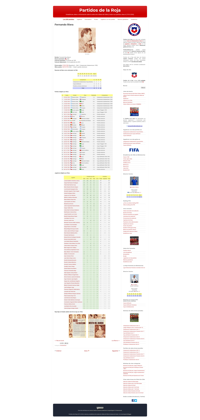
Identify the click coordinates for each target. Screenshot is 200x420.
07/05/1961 (67, 143)
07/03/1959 (65, 65)
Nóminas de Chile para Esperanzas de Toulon (133, 375)
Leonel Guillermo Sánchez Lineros (71, 180)
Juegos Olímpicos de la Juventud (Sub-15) (133, 327)
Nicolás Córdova (135, 187)
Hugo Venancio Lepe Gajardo (71, 279)
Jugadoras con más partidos (129, 258)
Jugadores (79, 19)
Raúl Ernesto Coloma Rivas (70, 212)
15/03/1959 (67, 101)
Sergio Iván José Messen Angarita (72, 281)
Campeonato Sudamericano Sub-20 (131, 336)
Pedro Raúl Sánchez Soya (70, 184)
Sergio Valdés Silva (68, 207)
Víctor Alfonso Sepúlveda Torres (71, 249)
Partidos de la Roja (100, 10)
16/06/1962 (67, 167)
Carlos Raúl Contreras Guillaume (71, 210)
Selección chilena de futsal (129, 385)
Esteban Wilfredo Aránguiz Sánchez (72, 293)
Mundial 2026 (126, 170)
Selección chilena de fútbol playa (130, 381)
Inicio (86, 351)
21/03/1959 (67, 103)
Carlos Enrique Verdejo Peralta (71, 308)
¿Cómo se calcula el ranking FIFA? (131, 203)
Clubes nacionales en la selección (131, 210)
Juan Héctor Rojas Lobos (70, 258)
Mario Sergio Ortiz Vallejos (70, 247)
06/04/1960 (67, 122)
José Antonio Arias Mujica (70, 297)
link (128, 52)
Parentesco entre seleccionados (130, 222)
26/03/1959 (67, 105)
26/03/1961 (67, 141)
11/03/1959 (67, 99)
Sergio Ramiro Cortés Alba (70, 226)
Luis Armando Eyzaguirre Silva (71, 189)
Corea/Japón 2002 (127, 158)
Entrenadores (88, 19)
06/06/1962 (67, 161)
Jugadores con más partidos (108, 19)
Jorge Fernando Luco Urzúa (70, 214)
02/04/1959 (67, 108)
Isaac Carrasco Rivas (69, 256)
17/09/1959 (67, 110)
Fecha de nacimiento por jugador (130, 214)
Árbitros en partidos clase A (129, 229)
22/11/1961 (67, 150)
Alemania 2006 (126, 160)
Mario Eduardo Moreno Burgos (71, 187)
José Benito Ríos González (70, 306)
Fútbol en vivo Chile (127, 100)
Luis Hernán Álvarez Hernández (71, 241)
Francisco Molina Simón (69, 304)
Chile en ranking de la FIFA (129, 204)
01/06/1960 (67, 127)
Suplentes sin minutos (128, 223)
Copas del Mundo (127, 135)
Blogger (129, 414)
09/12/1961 (67, 152)
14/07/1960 (67, 133)
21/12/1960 (67, 137)
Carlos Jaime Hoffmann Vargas (71, 230)
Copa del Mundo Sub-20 (128, 340)
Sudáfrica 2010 (126, 162)
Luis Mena (135, 284)
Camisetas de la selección (129, 216)
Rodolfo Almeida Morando (70, 260)
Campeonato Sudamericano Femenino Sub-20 (133, 338)
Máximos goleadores (123, 19)
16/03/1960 (67, 116)
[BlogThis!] (62, 343)
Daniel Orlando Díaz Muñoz (70, 268)
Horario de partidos (127, 225)
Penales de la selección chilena (130, 231)
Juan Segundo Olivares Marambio (71, 283)
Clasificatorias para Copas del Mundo (131, 133)
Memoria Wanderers (127, 102)
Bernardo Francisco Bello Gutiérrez (72, 222)
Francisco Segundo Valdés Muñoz (72, 289)
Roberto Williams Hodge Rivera (71, 274)
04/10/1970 (65, 67)
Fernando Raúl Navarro (69, 235)
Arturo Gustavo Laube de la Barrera (72, 276)
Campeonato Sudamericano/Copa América (133, 131)
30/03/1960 (67, 120)
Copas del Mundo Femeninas (129, 305)
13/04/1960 (67, 125)
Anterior (58, 351)
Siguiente (115, 351)
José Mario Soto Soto (69, 218)
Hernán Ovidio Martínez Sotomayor (72, 299)
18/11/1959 (67, 114)
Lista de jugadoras (127, 252)
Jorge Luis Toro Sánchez (69, 195)
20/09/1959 (67, 112)
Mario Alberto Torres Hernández (71, 251)
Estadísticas (134, 19)
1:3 (139, 291)
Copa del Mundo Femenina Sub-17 (131, 335)
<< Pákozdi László (59, 340)
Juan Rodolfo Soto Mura (69, 201)
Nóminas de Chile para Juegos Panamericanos (134, 370)
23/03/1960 (67, 118)
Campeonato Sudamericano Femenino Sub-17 (133, 331)
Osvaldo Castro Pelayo (69, 266)
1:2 (140, 192)
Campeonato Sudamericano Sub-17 (131, 329)
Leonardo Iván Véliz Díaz (69, 291)
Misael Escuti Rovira (68, 203)
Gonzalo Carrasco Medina (70, 264)
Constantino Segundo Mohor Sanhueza (73, 302)
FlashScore (125, 98)
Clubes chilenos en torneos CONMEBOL (132, 104)
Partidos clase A (127, 250)
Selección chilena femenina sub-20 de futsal (133, 392)
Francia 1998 (126, 157)
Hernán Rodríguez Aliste (69, 193)
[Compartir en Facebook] (66, 343)
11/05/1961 (67, 146)
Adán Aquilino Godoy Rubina (70, 272)
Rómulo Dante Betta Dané (70, 239)
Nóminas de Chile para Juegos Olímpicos (132, 365)
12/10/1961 (67, 148)
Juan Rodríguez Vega (69, 287)
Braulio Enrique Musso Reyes (70, 216)
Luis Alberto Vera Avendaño (70, 224)
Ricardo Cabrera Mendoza (70, 262)
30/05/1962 (67, 156)
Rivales (96, 19)
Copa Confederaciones (128, 306)
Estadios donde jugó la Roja (129, 227)
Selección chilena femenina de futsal (131, 391)
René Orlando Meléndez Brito (70, 233)
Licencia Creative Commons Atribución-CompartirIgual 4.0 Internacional (105, 410)
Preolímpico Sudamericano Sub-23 (131, 344)
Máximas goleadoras (128, 259)
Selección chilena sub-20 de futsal (131, 387)
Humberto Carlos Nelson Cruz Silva (72, 243)
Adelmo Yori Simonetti (69, 253)
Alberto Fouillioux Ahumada (70, 197)
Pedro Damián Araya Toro (70, 295)
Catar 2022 (125, 168)
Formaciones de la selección (129, 218)
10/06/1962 (67, 163)
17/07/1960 (67, 135)
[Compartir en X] (64, 343)
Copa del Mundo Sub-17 (128, 333)
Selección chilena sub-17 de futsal (131, 389)
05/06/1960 (67, 129)
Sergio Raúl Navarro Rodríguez (71, 182)
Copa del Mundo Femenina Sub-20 (131, 342)
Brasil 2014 (125, 164)
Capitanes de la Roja (128, 220)
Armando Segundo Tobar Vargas (71, 191)
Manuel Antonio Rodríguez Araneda (72, 237)
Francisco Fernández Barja (70, 270)
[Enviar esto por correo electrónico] (60, 343)
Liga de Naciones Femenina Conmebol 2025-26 (134, 267)
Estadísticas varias (127, 233)
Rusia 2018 (125, 166)
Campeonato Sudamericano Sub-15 (131, 325)
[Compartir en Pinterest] (67, 343)
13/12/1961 (67, 154)
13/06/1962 (67, 165)
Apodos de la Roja (127, 212)
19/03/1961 (67, 139)
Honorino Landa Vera (69, 220)
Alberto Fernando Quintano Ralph (71, 285)
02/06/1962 (67, 158)
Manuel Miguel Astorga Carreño (71, 228)
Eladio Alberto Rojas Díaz (70, 199)
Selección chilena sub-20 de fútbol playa (132, 383)
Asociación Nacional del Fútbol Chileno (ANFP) (134, 93)
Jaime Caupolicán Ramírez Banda (71, 205)
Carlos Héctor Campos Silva (70, 245)
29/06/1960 (67, 131)
